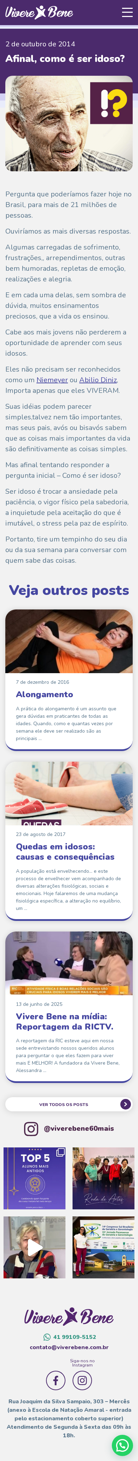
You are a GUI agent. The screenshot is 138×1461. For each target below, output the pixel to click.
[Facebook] (55, 1380)
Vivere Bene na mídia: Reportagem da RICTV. (64, 1021)
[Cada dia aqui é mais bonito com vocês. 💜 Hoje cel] (34, 1178)
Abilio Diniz (98, 380)
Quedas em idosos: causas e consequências (65, 852)
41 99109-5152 (74, 1337)
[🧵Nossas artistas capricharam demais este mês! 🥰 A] (103, 1178)
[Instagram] (82, 1380)
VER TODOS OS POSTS (63, 1104)
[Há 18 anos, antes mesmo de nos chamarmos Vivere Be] (34, 1247)
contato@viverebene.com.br (69, 1347)
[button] (122, 1445)
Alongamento (44, 694)
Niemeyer (52, 380)
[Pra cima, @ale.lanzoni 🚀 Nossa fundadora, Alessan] (103, 1247)
